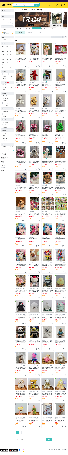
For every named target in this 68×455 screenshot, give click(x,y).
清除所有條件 (9, 149)
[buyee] (7, 33)
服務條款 (50, 451)
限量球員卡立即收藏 (45, 28)
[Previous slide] (16, 49)
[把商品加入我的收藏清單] (23, 66)
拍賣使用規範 (60, 451)
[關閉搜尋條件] (18, 5)
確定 (10, 22)
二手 (50, 32)
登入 (52, 5)
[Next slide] (26, 49)
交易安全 (66, 451)
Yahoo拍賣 (6, 5)
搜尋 (49, 439)
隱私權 (55, 451)
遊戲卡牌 (28, 28)
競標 (40, 32)
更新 (67, 449)
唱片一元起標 (37, 28)
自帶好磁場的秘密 (19, 28)
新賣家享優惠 (63, 28)
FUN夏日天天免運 (54, 28)
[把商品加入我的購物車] (25, 66)
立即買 (30, 32)
